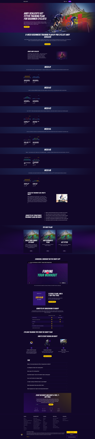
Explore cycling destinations (36, 419)
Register (50, 404)
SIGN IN (70, 1)
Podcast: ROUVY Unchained (56, 427)
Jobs (43, 420)
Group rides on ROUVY (35, 426)
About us (44, 419)
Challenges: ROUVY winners (36, 427)
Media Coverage (45, 426)
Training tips (54, 425)
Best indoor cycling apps (56, 420)
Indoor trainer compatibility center (28, 420)
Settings (28, 436)
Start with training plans (36, 425)
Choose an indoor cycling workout (37, 420)
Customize (71, 434)
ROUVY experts (54, 419)
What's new (25, 419)
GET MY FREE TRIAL (52, 301)
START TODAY (27, 26)
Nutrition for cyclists (55, 426)
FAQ (24, 426)
